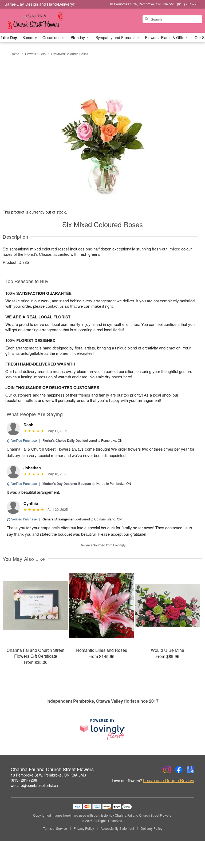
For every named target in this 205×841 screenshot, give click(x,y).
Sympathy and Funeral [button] (116, 37)
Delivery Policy (151, 828)
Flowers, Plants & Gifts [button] (165, 37)
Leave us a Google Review (168, 780)
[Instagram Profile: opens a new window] (167, 769)
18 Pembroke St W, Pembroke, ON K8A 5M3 (48, 775)
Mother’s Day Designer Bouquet (66, 483)
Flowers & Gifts (35, 53)
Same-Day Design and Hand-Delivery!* (40, 4)
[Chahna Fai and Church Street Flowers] (35, 21)
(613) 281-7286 (24, 780)
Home (15, 53)
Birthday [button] (78, 37)
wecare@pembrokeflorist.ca (34, 785)
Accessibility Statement (117, 828)
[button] (191, 818)
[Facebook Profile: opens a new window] (179, 769)
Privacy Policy (84, 828)
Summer (29, 37)
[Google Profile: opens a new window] (190, 769)
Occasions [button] (51, 37)
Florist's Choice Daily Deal (62, 440)
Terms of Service (55, 828)
